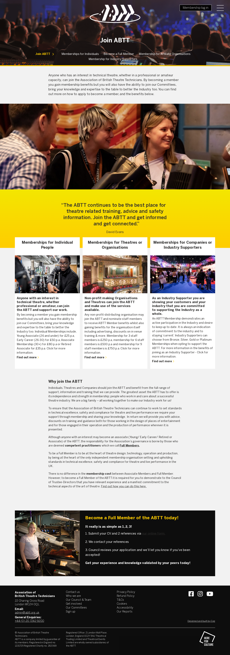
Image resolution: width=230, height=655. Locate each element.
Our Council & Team (78, 600)
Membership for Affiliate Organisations (164, 54)
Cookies (122, 604)
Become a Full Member (119, 54)
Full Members (129, 445)
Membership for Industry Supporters (113, 59)
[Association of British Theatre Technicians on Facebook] (191, 599)
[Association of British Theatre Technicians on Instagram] (200, 599)
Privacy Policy (126, 592)
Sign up (70, 611)
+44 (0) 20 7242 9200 (29, 621)
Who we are (73, 596)
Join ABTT (42, 54)
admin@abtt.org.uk (27, 613)
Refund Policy (125, 596)
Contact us (73, 592)
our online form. (153, 533)
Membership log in (195, 7)
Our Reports (124, 611)
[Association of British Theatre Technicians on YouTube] (210, 599)
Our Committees (76, 608)
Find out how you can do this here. (124, 486)
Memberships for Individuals (80, 54)
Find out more (27, 357)
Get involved (74, 604)
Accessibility (125, 608)
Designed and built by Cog (201, 621)
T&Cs (120, 600)
